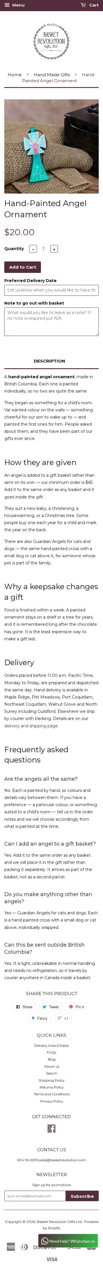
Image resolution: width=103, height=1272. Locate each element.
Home (15, 74)
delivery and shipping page (31, 725)
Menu (18, 5)
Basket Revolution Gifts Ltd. (59, 1221)
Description (49, 361)
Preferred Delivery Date (30, 280)
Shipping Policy (51, 1080)
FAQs (51, 1052)
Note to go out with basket (34, 303)
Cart (93, 5)
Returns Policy (52, 1087)
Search (51, 1073)
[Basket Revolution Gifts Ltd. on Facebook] (51, 1130)
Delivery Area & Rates (51, 1045)
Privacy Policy (51, 1101)
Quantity (14, 248)
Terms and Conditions (52, 1094)
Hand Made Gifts (52, 74)
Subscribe (82, 1196)
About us (51, 1066)
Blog (52, 1059)
